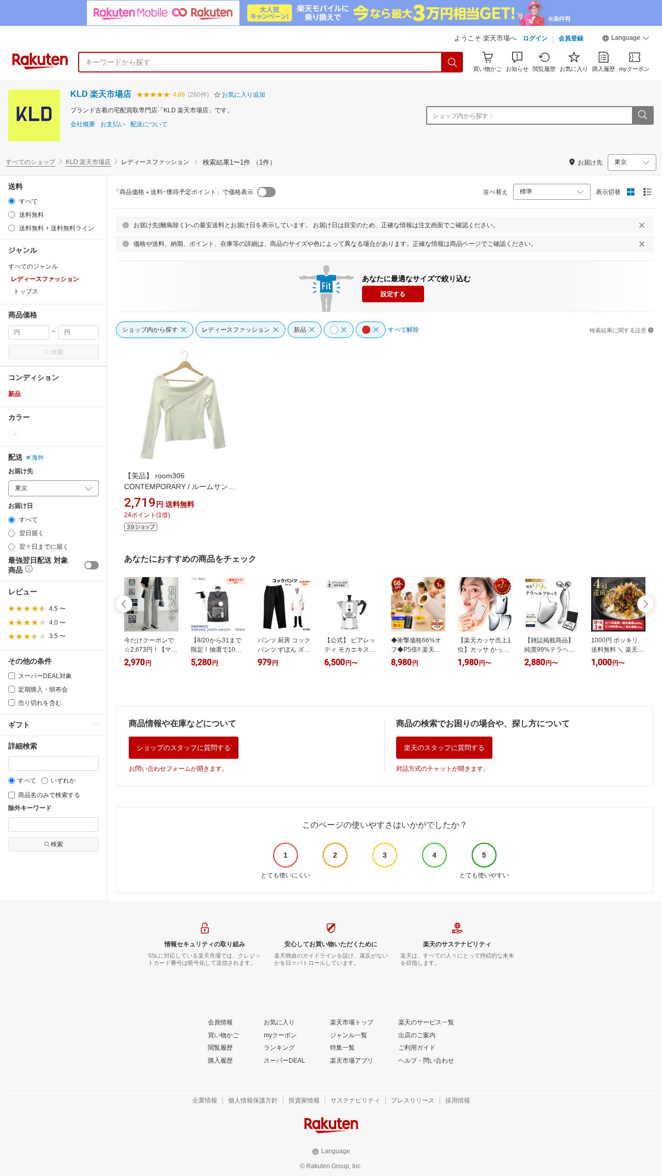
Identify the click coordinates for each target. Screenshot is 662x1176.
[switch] (91, 565)
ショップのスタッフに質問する (184, 748)
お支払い (112, 124)
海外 (38, 457)
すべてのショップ (30, 162)
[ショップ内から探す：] (642, 115)
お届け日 (20, 506)
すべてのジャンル (33, 266)
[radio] (11, 201)
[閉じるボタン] (641, 225)
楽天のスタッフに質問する (444, 748)
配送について (149, 124)
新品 (14, 394)
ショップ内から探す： (463, 116)
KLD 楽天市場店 (100, 94)
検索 (57, 352)
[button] (626, 39)
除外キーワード (30, 808)
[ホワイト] (14, 434)
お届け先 (20, 471)
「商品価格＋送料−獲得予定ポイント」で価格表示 (183, 192)
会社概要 (82, 124)
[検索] (452, 62)
